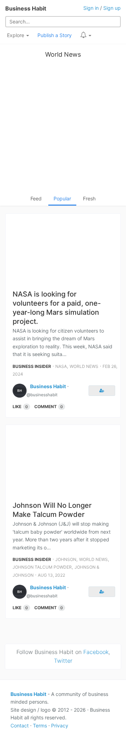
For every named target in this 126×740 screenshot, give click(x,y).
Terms (40, 725)
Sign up (112, 8)
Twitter (63, 660)
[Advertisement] (63, 128)
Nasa (61, 366)
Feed (36, 198)
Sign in (91, 8)
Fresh (89, 198)
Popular (62, 198)
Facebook (95, 651)
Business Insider (32, 366)
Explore (16, 35)
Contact (19, 725)
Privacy (59, 725)
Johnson (65, 559)
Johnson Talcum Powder (42, 567)
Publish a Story (54, 35)
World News (63, 54)
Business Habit (25, 8)
